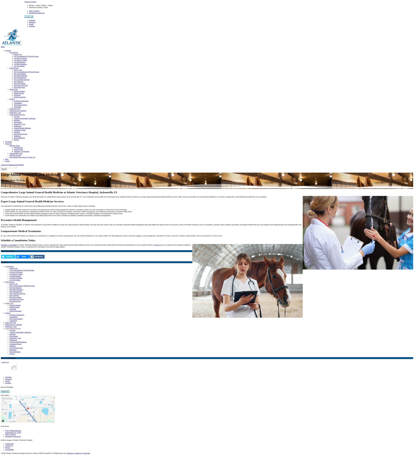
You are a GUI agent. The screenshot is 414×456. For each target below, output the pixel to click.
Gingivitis (17, 95)
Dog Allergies (18, 81)
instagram (32, 22)
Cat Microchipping (20, 64)
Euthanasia (17, 126)
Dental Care (13, 89)
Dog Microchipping (20, 76)
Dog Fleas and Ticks (21, 85)
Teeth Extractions (20, 97)
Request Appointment (16, 165)
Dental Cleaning (19, 91)
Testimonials (9, 444)
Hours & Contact (30, 2)
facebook (32, 20)
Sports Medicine (19, 138)
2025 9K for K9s (15, 155)
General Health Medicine (22, 128)
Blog (7, 159)
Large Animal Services (17, 114)
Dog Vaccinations (20, 74)
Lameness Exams (20, 130)
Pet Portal (8, 142)
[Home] (11, 45)
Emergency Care (15, 113)
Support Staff (18, 149)
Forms (7, 161)
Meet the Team (14, 146)
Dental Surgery (19, 93)
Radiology (17, 136)
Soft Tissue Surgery (20, 105)
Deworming (18, 122)
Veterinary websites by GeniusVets (78, 453)
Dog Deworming (19, 83)
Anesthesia (17, 107)
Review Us (5, 391)
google (31, 24)
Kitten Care (18, 54)
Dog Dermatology (20, 78)
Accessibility (9, 450)
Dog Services (14, 68)
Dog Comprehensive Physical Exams (26, 72)
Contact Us (5, 165)
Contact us (157, 245)
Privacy (7, 448)
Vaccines (17, 116)
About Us (8, 144)
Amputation (18, 103)
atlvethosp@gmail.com (37, 13)
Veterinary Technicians (21, 151)
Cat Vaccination (19, 66)
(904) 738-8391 (34, 11)
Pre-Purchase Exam (20, 134)
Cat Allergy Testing (20, 60)
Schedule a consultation (9, 245)
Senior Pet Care (14, 109)
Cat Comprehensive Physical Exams (26, 56)
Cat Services (13, 52)
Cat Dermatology (20, 62)
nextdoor (32, 26)
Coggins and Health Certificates (24, 118)
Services (8, 50)
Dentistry (17, 120)
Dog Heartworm (19, 87)
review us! (29, 17)
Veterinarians (18, 147)
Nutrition (17, 132)
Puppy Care (18, 70)
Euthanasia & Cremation (17, 111)
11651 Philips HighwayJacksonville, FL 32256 (13, 431)
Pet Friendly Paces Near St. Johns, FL (22, 157)
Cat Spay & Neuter (20, 58)
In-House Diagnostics (21, 101)
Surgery (12, 99)
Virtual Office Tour (16, 153)
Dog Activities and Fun (22, 80)
